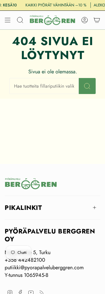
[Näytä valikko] (7, 20)
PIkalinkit (23, 207)
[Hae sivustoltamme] (87, 86)
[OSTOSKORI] (97, 20)
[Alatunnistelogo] (31, 183)
